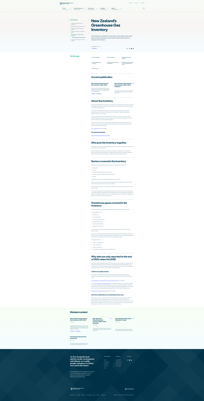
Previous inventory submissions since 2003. (100, 135)
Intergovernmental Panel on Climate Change (77, 40)
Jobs (105, 367)
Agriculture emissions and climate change (77, 29)
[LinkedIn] (133, 48)
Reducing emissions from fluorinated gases (77, 32)
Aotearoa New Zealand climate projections (76, 24)
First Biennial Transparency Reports (98, 290)
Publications (130, 2)
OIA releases (136, 2)
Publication (93, 93)
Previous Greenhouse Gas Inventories (78, 37)
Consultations (142, 2)
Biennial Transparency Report (104, 283)
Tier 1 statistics (94, 128)
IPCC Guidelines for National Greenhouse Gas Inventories (103, 280)
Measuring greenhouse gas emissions (78, 26)
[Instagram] (131, 48)
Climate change (94, 48)
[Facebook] (129, 48)
